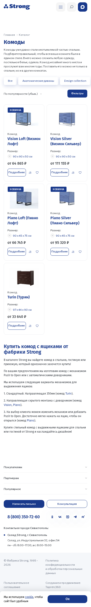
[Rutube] (83, 517)
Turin (68, 393)
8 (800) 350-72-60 (23, 516)
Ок (68, 599)
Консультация (67, 503)
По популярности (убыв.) (21, 93)
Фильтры (77, 93)
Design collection (75, 80)
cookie (29, 597)
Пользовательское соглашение (16, 584)
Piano (17, 405)
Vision (8, 405)
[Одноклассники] (52, 517)
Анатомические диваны (38, 80)
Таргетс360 (53, 586)
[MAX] (67, 517)
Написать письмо (24, 503)
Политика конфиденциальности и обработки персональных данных (64, 566)
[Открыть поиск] (60, 7)
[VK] (60, 517)
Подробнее (16, 172)
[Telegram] (75, 517)
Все (10, 80)
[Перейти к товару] (24, 143)
